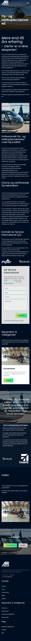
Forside (4, 586)
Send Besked (21, 315)
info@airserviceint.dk (10, 282)
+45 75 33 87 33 (8, 577)
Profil (3, 589)
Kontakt (23, 545)
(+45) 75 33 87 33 (10, 545)
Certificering (5, 592)
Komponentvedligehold (8, 614)
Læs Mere (8, 380)
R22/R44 (4, 630)
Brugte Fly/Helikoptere (8, 626)
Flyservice (4, 608)
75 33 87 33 (10, 280)
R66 (3, 633)
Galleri (3, 595)
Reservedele (5, 617)
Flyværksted (5, 611)
